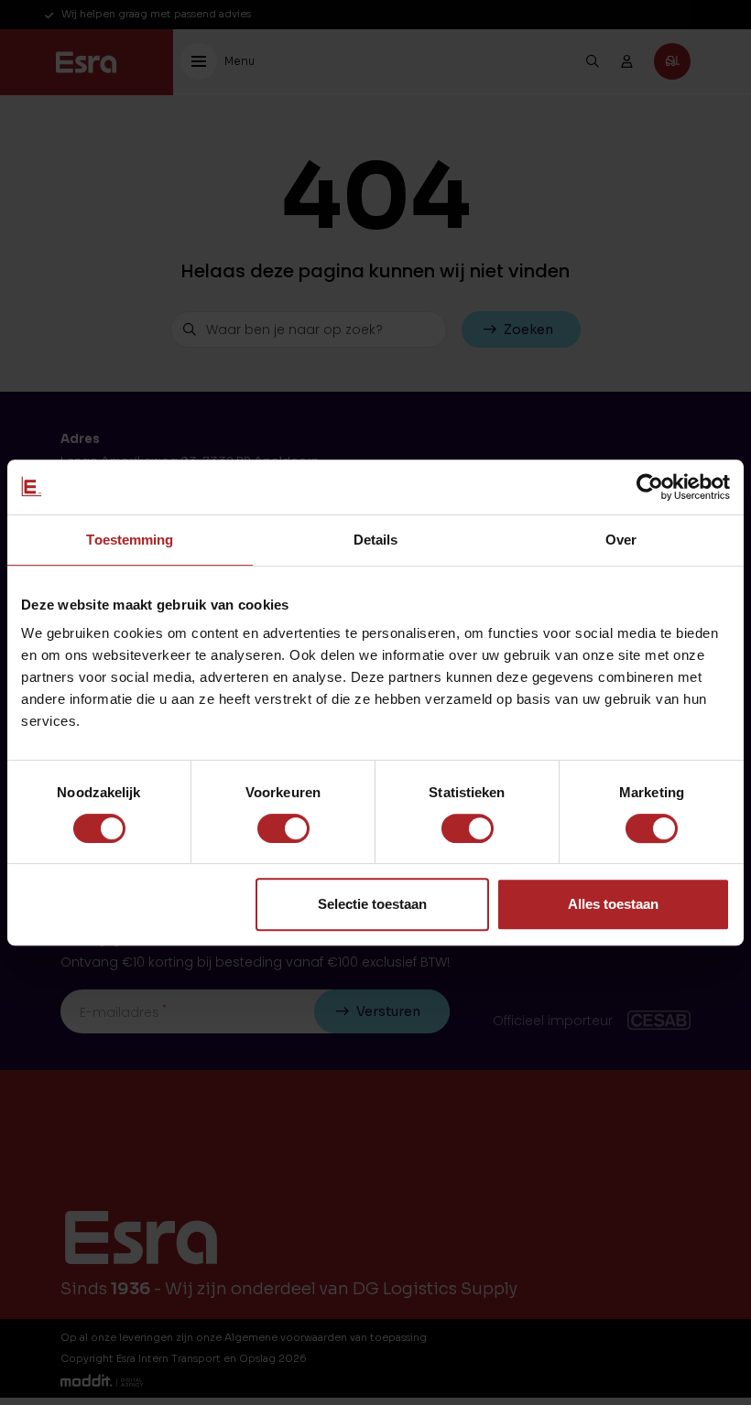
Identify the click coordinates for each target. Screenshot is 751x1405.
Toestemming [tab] (129, 539)
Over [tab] (621, 539)
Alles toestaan (613, 904)
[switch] (283, 828)
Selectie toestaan (372, 904)
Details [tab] (376, 539)
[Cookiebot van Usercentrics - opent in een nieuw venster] (650, 487)
